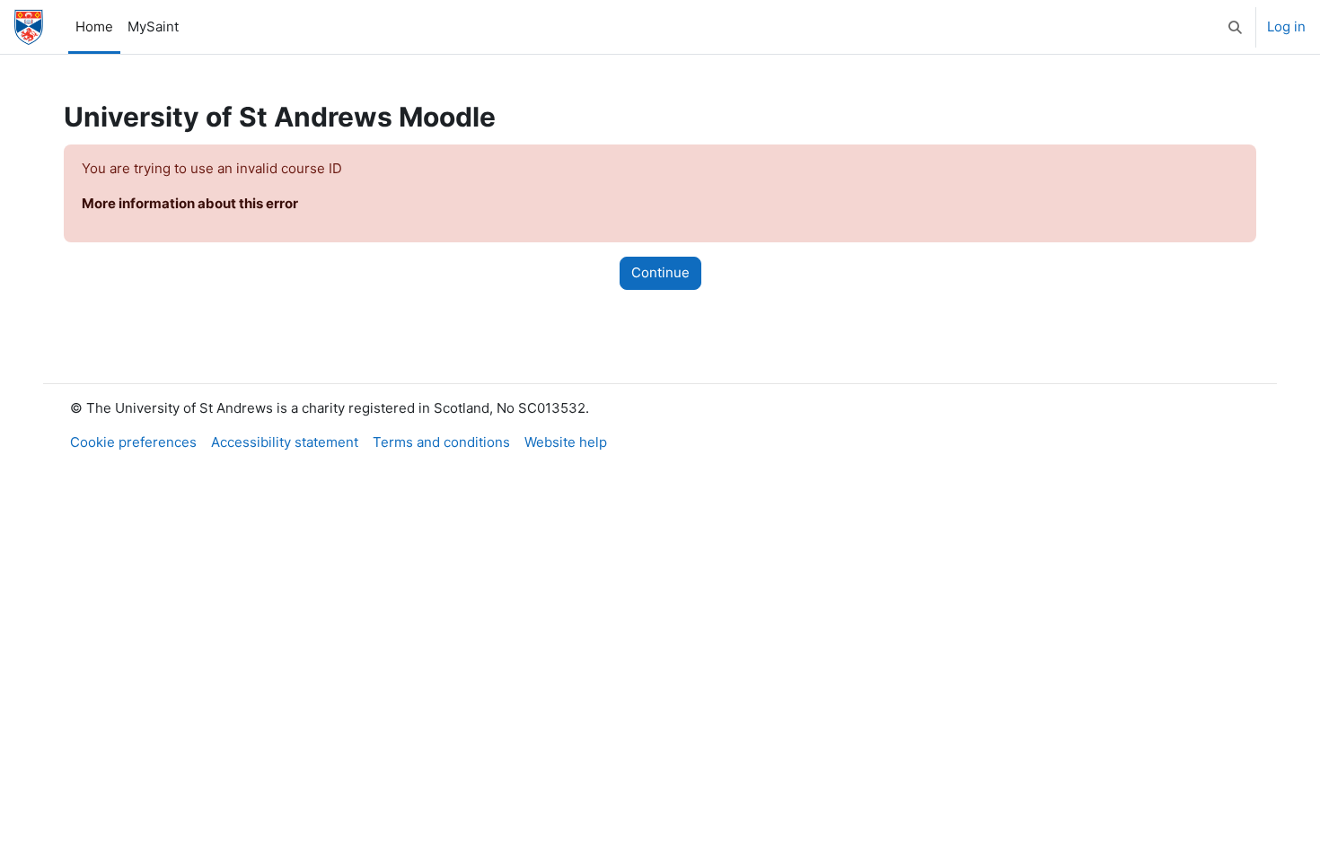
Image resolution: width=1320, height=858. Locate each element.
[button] (1235, 27)
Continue (660, 272)
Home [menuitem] (94, 26)
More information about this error (190, 203)
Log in (1286, 26)
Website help (565, 442)
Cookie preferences (133, 442)
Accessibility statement (284, 442)
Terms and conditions (441, 442)
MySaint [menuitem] (153, 26)
